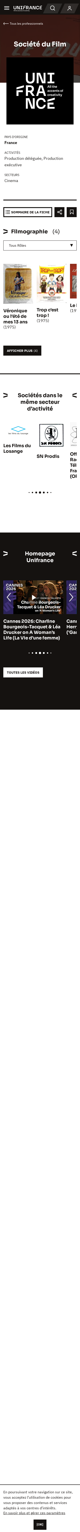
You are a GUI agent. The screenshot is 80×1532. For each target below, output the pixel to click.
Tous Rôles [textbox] (17, 245)
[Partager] (59, 212)
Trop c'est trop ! (47, 312)
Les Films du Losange (17, 448)
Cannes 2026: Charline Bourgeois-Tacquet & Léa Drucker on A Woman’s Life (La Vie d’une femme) (31, 630)
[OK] (40, 1524)
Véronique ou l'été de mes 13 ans (15, 316)
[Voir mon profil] (70, 8)
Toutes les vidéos (23, 672)
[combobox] (40, 245)
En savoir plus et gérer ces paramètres (34, 1513)
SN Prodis (48, 456)
